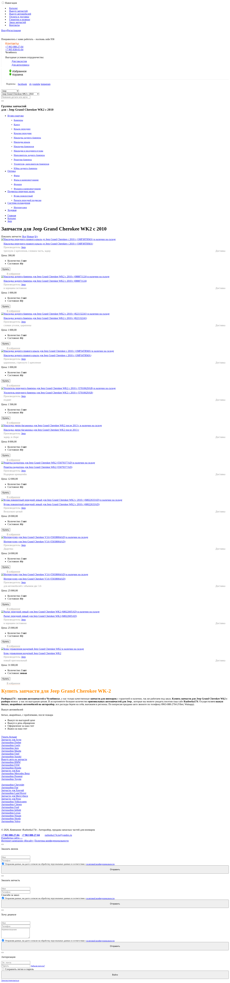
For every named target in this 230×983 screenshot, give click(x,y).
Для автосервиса (20, 65)
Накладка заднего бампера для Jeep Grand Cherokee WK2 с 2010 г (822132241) (45, 318)
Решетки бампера (23, 159)
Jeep (10, 221)
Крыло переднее (22, 129)
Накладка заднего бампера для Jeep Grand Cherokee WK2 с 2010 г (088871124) (45, 281)
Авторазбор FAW (10, 765)
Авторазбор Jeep (10, 748)
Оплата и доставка (19, 16)
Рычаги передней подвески (27, 200)
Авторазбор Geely (10, 745)
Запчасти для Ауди (11, 739)
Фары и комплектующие (26, 180)
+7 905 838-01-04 (14, 49)
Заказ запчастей (17, 22)
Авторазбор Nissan (11, 815)
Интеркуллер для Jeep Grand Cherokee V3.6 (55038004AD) (34, 541)
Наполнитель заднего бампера (29, 155)
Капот (17, 124)
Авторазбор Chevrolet (12, 784)
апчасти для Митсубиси (15, 796)
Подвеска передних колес (21, 191)
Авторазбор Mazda (11, 751)
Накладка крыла (22, 142)
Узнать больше (9, 736)
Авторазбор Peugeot (11, 776)
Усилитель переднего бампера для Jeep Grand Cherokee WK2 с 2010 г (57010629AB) (48, 392)
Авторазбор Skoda (11, 818)
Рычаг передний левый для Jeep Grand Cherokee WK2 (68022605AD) (40, 616)
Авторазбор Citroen (11, 804)
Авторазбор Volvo (10, 821)
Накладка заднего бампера (27, 137)
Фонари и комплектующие (27, 188)
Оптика (12, 171)
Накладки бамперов (24, 146)
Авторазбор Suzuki (11, 756)
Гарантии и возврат (19, 19)
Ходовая (12, 210)
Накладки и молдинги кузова (28, 151)
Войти (115, 975)
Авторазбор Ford (10, 807)
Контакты (14, 25)
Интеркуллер (20, 207)
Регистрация (14, 30)
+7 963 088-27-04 (14, 46)
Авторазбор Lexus (10, 813)
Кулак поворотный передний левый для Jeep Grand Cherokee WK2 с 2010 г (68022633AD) (52, 504)
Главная (12, 215)
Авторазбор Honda (11, 767)
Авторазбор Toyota (11, 779)
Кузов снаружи (16, 115)
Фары (17, 175)
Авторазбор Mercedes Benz (15, 773)
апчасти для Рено (12, 798)
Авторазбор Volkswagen (14, 801)
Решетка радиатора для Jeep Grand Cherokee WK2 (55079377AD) (38, 467)
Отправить (115, 869)
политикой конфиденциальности (100, 864)
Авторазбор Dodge (11, 742)
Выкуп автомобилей (20, 14)
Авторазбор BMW (11, 762)
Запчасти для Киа (10, 770)
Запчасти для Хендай (12, 790)
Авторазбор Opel (10, 753)
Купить (6, 269)
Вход (4, 30)
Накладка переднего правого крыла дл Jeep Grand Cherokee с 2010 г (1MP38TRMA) (48, 243)
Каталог (13, 8)
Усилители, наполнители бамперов (31, 164)
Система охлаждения (19, 203)
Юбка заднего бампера (25, 168)
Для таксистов (19, 61)
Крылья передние (23, 133)
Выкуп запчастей (18, 11)
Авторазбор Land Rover (13, 793)
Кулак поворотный (23, 196)
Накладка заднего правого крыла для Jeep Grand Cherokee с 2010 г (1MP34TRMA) (47, 355)
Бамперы (18, 120)
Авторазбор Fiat (9, 787)
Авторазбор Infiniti (11, 810)
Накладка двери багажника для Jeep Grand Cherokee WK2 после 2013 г (41, 430)
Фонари (18, 184)
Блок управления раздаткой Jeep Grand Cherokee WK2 (32, 653)
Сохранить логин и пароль (19, 969)
